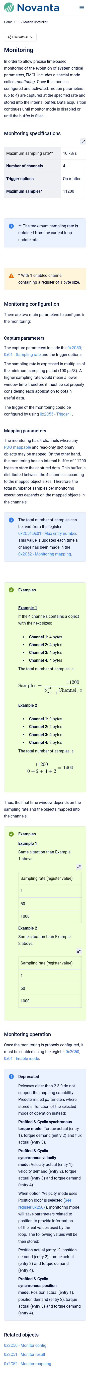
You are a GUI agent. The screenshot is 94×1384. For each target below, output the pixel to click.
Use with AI (20, 37)
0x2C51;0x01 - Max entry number (47, 533)
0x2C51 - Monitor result (24, 1354)
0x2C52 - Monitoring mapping (44, 554)
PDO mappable (17, 447)
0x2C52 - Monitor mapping (27, 1363)
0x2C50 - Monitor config (25, 1345)
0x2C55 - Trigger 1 (56, 414)
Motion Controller (35, 22)
